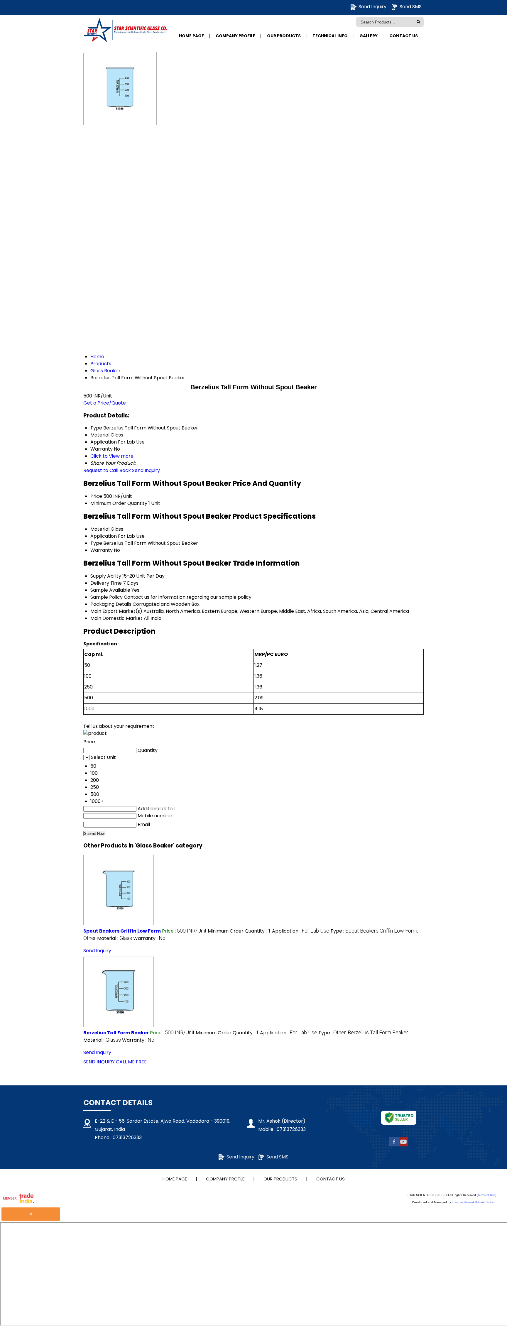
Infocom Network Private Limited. (474, 1202)
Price (96, 496)
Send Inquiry (372, 6)
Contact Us (403, 36)
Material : (114, 938)
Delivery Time (106, 583)
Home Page (191, 36)
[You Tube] (403, 1144)
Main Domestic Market (116, 618)
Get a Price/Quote (104, 403)
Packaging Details (110, 604)
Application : (300, 931)
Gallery (368, 36)
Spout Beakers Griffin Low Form (122, 931)
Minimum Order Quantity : (239, 931)
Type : (363, 1032)
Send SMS (411, 6)
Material (99, 529)
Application (103, 536)
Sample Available (110, 590)
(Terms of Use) (486, 1195)
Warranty (101, 550)
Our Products (284, 36)
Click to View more (111, 456)
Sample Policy (106, 597)
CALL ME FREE (131, 1061)
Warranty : (149, 938)
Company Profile (235, 36)
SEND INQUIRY (99, 1061)
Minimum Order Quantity (118, 503)
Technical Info (330, 36)
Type (96, 543)
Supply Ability (105, 576)
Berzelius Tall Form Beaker (116, 1032)
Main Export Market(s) (116, 611)
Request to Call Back (107, 470)
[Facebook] (394, 1144)
